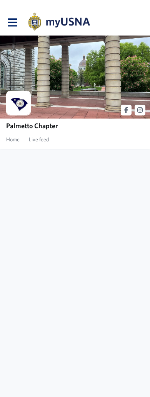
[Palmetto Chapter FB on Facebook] (126, 110)
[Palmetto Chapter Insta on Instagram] (140, 110)
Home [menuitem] (13, 139)
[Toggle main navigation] (12, 22)
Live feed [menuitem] (39, 139)
